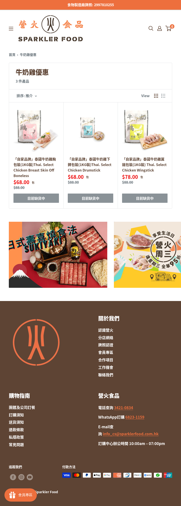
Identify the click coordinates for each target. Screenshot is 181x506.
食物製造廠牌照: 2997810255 (90, 4)
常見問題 (16, 444)
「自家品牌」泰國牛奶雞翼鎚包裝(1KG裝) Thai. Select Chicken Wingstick (144, 164)
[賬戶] (159, 28)
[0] (168, 28)
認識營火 (105, 330)
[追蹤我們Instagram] (21, 477)
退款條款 (16, 429)
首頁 (12, 54)
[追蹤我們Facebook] (13, 477)
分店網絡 (105, 337)
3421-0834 (123, 407)
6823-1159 (134, 417)
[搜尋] (151, 28)
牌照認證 (105, 344)
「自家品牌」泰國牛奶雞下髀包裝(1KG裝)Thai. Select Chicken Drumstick (89, 164)
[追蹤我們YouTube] (30, 477)
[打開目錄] (11, 28)
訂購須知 (16, 414)
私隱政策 (16, 437)
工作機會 (105, 367)
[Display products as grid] (156, 96)
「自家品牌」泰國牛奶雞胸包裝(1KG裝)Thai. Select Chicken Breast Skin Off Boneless (34, 167)
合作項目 (105, 359)
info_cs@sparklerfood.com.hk (130, 433)
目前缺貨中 (36, 198)
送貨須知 (16, 422)
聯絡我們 (105, 374)
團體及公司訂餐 (22, 407)
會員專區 (105, 352)
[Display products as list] (163, 96)
